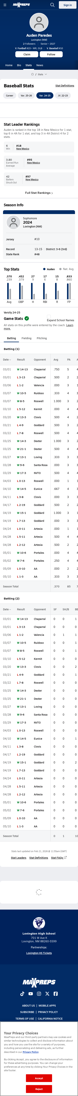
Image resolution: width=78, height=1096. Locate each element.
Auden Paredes (39, 35)
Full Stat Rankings (38, 192)
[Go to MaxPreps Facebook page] (55, 994)
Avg (56, 359)
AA (35, 568)
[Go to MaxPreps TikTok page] (22, 994)
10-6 (23, 553)
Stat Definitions (64, 85)
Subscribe (27, 1012)
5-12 (22, 409)
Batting (11, 338)
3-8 (21, 497)
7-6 (22, 560)
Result (21, 359)
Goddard (39, 425)
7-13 (22, 521)
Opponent (40, 359)
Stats (29, 65)
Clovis (37, 417)
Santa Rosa (41, 465)
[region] (39, 1059)
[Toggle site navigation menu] (5, 5)
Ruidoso (39, 393)
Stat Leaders (18, 857)
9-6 (22, 465)
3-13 (22, 377)
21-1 (23, 449)
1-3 (21, 576)
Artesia (38, 529)
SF (55, 609)
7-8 (21, 433)
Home (8, 65)
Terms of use (25, 1018)
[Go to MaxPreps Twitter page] (47, 994)
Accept (39, 1078)
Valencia (39, 385)
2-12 (22, 545)
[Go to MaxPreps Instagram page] (39, 994)
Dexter (38, 441)
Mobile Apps (47, 1005)
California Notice (50, 1018)
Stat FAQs (57, 857)
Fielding (26, 338)
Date (6, 359)
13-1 (23, 457)
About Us (28, 1005)
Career (9, 95)
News (39, 65)
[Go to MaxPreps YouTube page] (30, 994)
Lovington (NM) (39, 40)
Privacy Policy (48, 1012)
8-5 (22, 401)
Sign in (68, 5)
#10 (55, 48)
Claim (26, 54)
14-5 (23, 489)
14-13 (24, 369)
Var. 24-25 (44, 95)
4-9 (21, 425)
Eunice (38, 489)
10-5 (23, 393)
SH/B (66, 609)
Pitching (42, 338)
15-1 (23, 513)
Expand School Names (60, 320)
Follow (51, 54)
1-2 (21, 385)
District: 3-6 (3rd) (56, 249)
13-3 (23, 417)
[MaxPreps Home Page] (32, 74)
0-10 (22, 568)
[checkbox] (49, 317)
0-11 (22, 529)
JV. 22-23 (63, 95)
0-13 (22, 481)
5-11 (22, 536)
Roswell (39, 401)
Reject (39, 1089)
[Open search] (52, 5)
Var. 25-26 (26, 95)
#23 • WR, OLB (28, 48)
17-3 (23, 473)
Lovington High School (39, 933)
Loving (38, 457)
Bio (19, 65)
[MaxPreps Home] (21, 4)
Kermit (38, 409)
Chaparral (40, 369)
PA (68, 359)
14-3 (23, 441)
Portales (39, 553)
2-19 (22, 505)
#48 (37, 254)
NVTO (37, 473)
